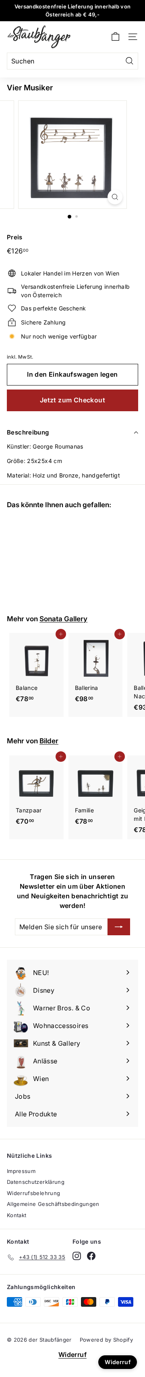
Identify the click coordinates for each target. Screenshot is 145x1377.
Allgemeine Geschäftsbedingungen (53, 1204)
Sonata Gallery (63, 618)
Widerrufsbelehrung (33, 1193)
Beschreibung (28, 432)
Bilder (48, 740)
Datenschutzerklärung (35, 1182)
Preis (15, 237)
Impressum (21, 1171)
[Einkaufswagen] (115, 37)
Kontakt (16, 1215)
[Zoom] (115, 197)
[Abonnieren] (119, 926)
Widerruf (72, 1354)
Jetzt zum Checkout (72, 400)
